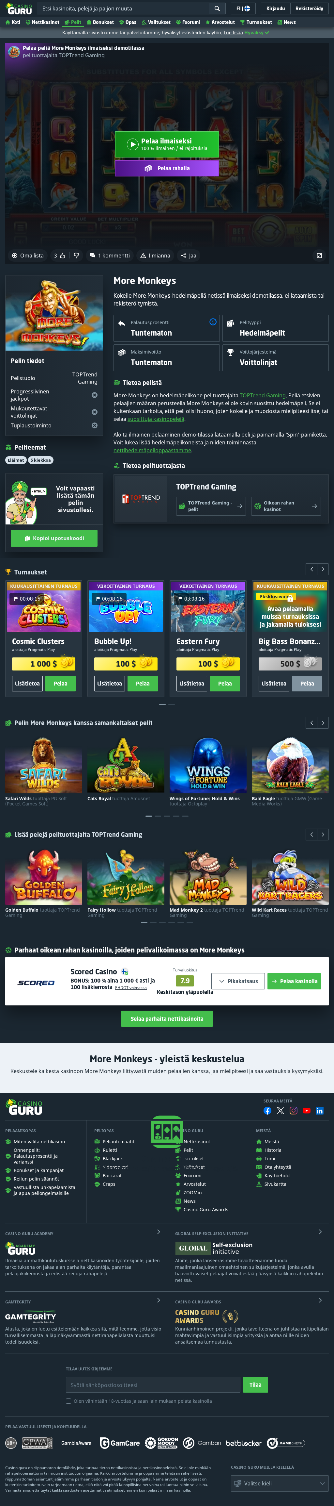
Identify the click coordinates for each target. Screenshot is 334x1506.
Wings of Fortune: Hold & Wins (205, 801)
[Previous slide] (311, 569)
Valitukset (159, 22)
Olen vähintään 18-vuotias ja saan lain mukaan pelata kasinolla (143, 1401)
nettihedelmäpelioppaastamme (152, 450)
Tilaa (256, 1384)
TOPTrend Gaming (263, 395)
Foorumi (191, 22)
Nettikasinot (45, 22)
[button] (188, 255)
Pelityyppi (250, 322)
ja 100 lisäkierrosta (112, 984)
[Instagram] (293, 1110)
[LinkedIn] (320, 1111)
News (290, 22)
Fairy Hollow (122, 912)
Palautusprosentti (150, 322)
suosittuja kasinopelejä (156, 418)
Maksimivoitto (146, 352)
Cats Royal (118, 798)
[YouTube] (307, 1111)
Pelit (76, 22)
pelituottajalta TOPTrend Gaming (64, 55)
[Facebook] (267, 1111)
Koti (16, 22)
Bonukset (103, 22)
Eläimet (16, 460)
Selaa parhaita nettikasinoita (167, 1018)
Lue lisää (233, 32)
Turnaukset (259, 22)
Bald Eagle (287, 801)
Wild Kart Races (290, 912)
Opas (131, 22)
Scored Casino (94, 971)
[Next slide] (323, 569)
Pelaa (61, 683)
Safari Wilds (36, 801)
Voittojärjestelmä (258, 352)
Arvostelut (223, 22)
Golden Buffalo (42, 912)
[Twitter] (280, 1111)
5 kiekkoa (41, 460)
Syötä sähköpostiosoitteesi (97, 1380)
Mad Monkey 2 (207, 912)
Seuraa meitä (278, 1101)
